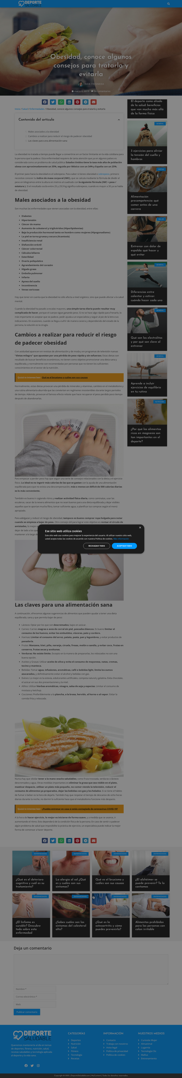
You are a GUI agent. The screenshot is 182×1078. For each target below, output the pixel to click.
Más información (121, 538)
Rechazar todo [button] (96, 546)
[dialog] (91, 539)
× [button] (140, 528)
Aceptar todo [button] (124, 546)
